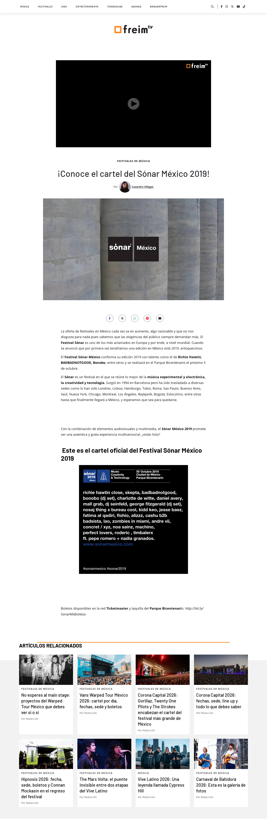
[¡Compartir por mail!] (159, 318)
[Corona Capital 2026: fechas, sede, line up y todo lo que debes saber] (221, 670)
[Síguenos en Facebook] (222, 7)
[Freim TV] (133, 28)
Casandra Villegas (142, 186)
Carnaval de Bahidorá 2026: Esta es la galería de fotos (221, 784)
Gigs (64, 6)
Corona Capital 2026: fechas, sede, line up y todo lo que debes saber (218, 700)
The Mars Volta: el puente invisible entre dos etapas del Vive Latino (104, 784)
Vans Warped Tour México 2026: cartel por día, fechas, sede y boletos (104, 700)
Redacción (32, 718)
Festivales (45, 6)
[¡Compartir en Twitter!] (122, 318)
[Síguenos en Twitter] (232, 7)
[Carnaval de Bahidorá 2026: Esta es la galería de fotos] (221, 754)
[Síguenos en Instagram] (226, 7)
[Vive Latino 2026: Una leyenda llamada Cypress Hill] (163, 754)
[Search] (212, 6)
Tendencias (115, 6)
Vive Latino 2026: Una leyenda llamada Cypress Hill (161, 784)
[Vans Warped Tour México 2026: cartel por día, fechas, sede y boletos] (104, 670)
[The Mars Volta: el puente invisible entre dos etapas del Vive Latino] (104, 754)
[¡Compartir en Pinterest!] (147, 318)
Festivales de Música (133, 161)
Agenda (136, 6)
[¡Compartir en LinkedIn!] (134, 318)
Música (24, 6)
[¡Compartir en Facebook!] (109, 318)
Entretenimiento (87, 6)
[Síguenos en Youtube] (238, 7)
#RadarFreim (158, 6)
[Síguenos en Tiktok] (244, 7)
